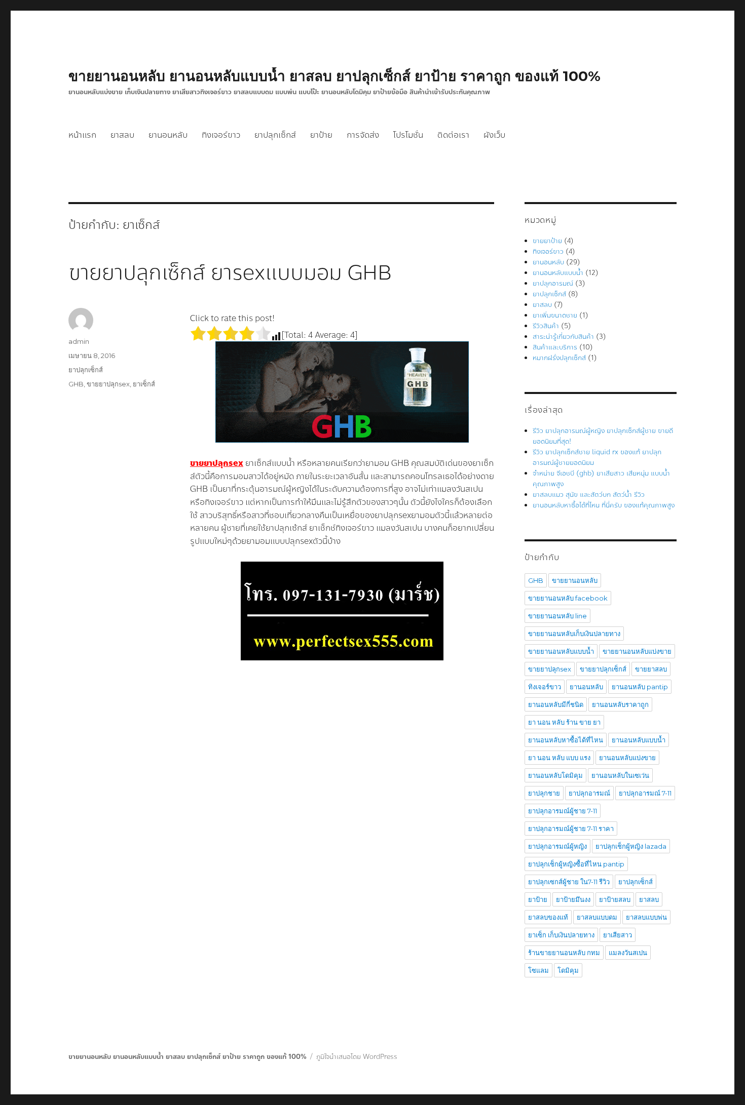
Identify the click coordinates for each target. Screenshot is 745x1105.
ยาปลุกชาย (544, 793)
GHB (76, 384)
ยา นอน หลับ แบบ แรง (559, 758)
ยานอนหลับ (168, 135)
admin (78, 341)
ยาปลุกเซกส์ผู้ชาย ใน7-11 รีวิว (569, 882)
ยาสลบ (122, 135)
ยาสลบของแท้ (548, 917)
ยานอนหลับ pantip (640, 687)
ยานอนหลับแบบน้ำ (558, 273)
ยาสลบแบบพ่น (646, 917)
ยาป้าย (321, 135)
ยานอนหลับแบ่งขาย (627, 758)
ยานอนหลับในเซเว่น (620, 775)
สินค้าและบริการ (555, 347)
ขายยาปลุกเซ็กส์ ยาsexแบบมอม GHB (230, 273)
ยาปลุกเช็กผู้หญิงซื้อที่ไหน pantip (576, 864)
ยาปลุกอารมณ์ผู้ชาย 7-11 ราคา (571, 828)
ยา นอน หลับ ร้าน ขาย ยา (564, 722)
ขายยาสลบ (651, 669)
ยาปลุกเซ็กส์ (275, 135)
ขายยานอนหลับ (575, 580)
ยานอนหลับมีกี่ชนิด (555, 704)
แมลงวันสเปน (628, 953)
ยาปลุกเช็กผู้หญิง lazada (630, 846)
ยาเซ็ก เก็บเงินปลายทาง (561, 935)
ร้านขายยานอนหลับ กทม (564, 953)
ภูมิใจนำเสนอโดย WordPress (356, 1057)
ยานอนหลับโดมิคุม (555, 775)
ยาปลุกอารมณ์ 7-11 (645, 793)
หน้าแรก (82, 135)
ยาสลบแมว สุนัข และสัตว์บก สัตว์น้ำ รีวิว (589, 495)
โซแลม (538, 970)
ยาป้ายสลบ (614, 899)
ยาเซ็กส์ (144, 384)
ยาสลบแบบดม (597, 917)
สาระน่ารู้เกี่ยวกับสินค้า (563, 337)
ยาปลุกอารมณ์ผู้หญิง (557, 846)
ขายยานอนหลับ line (557, 616)
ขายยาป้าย (547, 241)
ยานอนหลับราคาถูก (620, 704)
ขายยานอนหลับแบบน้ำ (561, 651)
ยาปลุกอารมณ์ (553, 284)
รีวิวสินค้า (546, 326)
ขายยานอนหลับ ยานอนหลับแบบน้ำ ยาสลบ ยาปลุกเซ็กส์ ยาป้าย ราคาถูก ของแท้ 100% (334, 76)
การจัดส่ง (363, 135)
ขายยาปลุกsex (108, 384)
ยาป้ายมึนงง (573, 899)
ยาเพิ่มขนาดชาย (555, 315)
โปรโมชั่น (408, 135)
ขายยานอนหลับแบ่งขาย (637, 651)
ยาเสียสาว (617, 935)
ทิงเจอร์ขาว (221, 135)
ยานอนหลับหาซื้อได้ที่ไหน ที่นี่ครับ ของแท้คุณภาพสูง (604, 505)
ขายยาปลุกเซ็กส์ (603, 669)
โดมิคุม (568, 970)
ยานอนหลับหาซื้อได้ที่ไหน (565, 740)
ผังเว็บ (494, 135)
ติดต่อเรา (453, 135)
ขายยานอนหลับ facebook (568, 598)
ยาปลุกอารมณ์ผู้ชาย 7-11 (562, 811)
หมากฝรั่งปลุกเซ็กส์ (559, 358)
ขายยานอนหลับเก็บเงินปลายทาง (574, 633)
